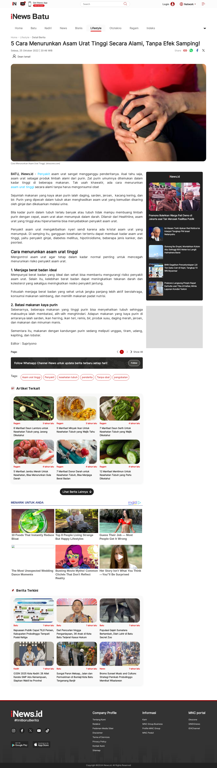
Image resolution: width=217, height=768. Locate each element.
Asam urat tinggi (31, 377)
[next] (131, 352)
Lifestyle (96, 28)
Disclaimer (98, 732)
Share (178, 50)
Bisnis (78, 28)
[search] (125, 4)
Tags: (14, 376)
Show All (138, 351)
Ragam (134, 28)
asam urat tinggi (22, 187)
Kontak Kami (99, 746)
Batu (33, 28)
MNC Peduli (148, 732)
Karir (144, 719)
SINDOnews (194, 724)
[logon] (14, 4)
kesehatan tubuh (68, 377)
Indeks (151, 28)
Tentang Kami (99, 719)
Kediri (48, 28)
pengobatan (121, 377)
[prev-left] (117, 352)
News (63, 28)
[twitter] (203, 50)
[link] (185, 50)
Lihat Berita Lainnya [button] (75, 491)
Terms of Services (101, 737)
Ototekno (116, 28)
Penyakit (44, 174)
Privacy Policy (99, 741)
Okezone (193, 719)
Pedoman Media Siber (103, 728)
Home (19, 28)
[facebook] (197, 50)
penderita (87, 377)
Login (166, 4)
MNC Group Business (152, 724)
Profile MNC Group (151, 728)
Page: (14, 351)
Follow (134, 363)
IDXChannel (194, 728)
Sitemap (96, 750)
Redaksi (96, 724)
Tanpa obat (103, 377)
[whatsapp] (191, 50)
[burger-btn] (203, 4)
